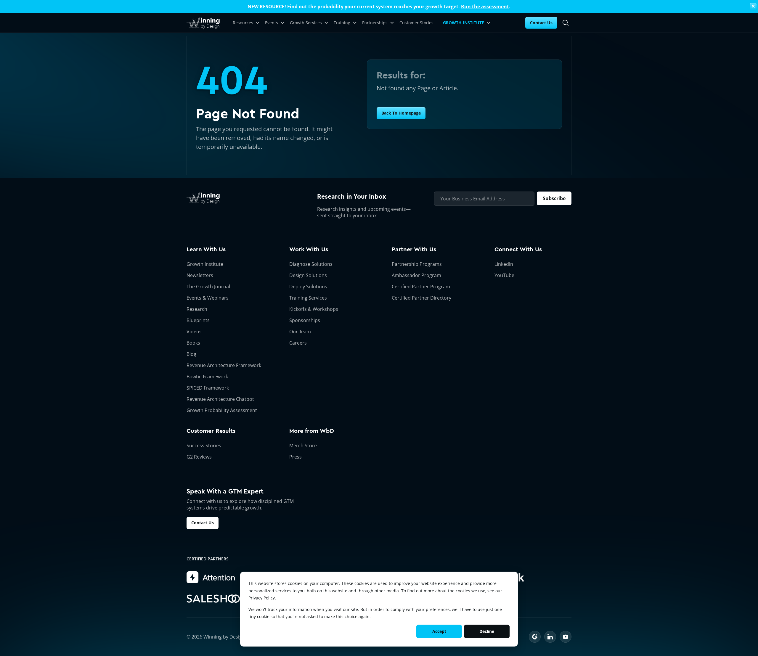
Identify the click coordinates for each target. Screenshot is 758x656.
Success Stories (204, 445)
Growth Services (306, 22)
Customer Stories (416, 22)
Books (193, 343)
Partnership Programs (417, 264)
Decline (486, 631)
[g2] (535, 637)
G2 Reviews (199, 457)
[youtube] (565, 637)
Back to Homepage (401, 113)
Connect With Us (518, 249)
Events (271, 22)
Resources (243, 22)
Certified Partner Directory (421, 298)
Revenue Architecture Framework (224, 365)
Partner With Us (414, 249)
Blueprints (198, 320)
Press (295, 457)
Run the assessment (485, 6)
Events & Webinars (208, 298)
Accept (439, 631)
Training (342, 22)
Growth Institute (205, 264)
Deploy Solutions (308, 286)
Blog (191, 354)
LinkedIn (503, 264)
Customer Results (211, 431)
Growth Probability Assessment (222, 410)
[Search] (565, 23)
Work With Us (308, 249)
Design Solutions (308, 275)
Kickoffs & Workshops (313, 309)
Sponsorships (304, 320)
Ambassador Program (416, 275)
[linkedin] (550, 637)
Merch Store (303, 445)
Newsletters (200, 275)
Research (197, 309)
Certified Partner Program (421, 286)
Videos (194, 331)
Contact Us (541, 22)
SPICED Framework (208, 388)
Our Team (300, 331)
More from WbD (311, 431)
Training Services (308, 298)
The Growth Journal (208, 286)
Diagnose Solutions (311, 264)
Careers (298, 343)
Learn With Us (206, 249)
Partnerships (375, 22)
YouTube (504, 275)
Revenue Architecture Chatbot (220, 399)
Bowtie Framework (207, 376)
